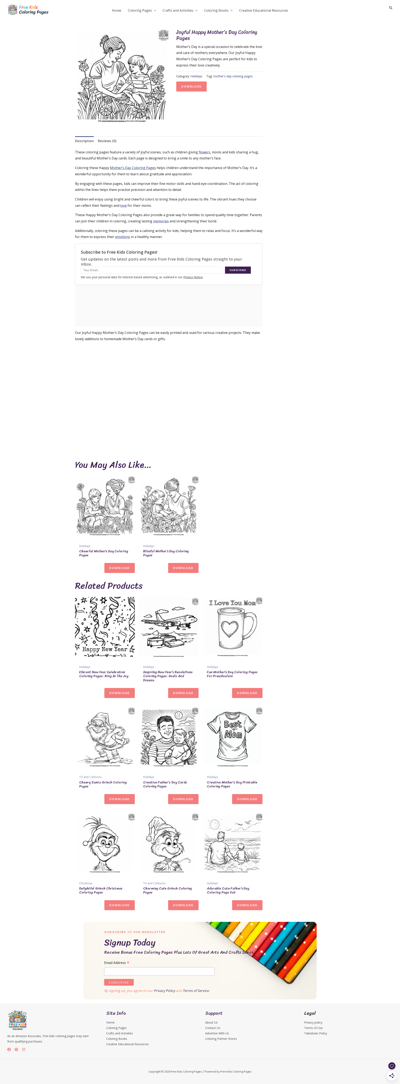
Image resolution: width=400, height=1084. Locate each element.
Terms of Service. (196, 990)
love (123, 205)
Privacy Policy (164, 990)
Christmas (85, 883)
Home (110, 1022)
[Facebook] (9, 1049)
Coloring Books (116, 1039)
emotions (122, 236)
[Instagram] (23, 1049)
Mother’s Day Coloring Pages (133, 167)
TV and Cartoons (90, 777)
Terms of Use (313, 1028)
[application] (154, 10)
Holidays (196, 76)
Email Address (116, 963)
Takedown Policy (315, 1033)
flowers (204, 152)
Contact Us (212, 1028)
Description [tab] (84, 141)
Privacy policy (313, 1022)
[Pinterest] (16, 1049)
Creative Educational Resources (127, 1044)
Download (191, 86)
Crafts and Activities (119, 1033)
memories (161, 221)
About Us (211, 1022)
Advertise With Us (217, 1033)
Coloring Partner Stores (221, 1039)
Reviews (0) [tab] (107, 141)
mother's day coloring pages (233, 76)
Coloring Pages (116, 1028)
